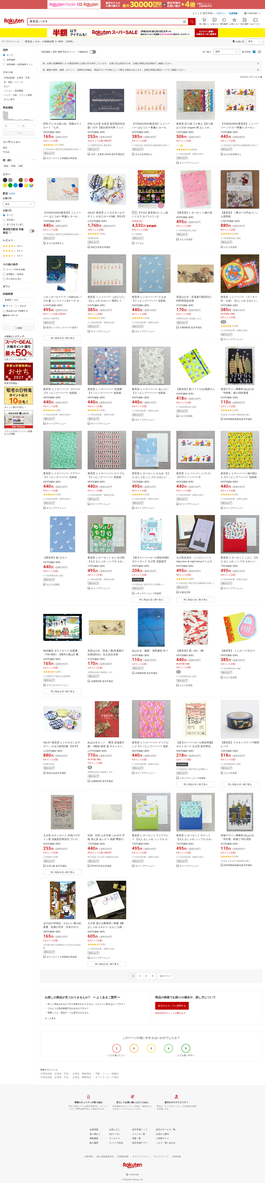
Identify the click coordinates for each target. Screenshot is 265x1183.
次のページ (165, 976)
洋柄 (20, 166)
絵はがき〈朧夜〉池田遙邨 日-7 (150, 650)
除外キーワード (10, 315)
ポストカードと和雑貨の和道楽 (62, 158)
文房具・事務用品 (81, 1073)
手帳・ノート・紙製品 (107, 1073)
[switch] (31, 231)
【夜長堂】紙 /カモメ (55, 557)
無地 (6, 166)
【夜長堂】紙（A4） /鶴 (190, 650)
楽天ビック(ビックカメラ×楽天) (62, 327)
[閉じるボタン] (258, 63)
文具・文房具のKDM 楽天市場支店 (107, 154)
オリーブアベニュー (189, 163)
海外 (13, 193)
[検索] (192, 21)
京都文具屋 (185, 592)
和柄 (13, 166)
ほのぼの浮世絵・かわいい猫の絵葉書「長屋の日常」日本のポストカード (62, 927)
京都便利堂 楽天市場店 (191, 327)
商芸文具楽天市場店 (100, 247)
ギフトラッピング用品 (107, 1077)
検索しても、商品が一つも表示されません (68, 1012)
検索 (20, 133)
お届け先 (7, 198)
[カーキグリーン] (21, 180)
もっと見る (50, 1018)
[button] (252, 13)
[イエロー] (5, 185)
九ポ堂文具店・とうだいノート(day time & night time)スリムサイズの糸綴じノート (195, 561)
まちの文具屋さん (144, 154)
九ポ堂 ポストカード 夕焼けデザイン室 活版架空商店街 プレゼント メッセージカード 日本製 (61, 839)
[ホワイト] (15, 180)
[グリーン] (10, 185)
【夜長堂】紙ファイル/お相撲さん (195, 389)
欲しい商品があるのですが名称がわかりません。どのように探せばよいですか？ (86, 1004)
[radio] (4, 55)
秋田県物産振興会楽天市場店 (238, 419)
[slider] (3, 120)
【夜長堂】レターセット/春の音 (194, 212)
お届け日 (7, 210)
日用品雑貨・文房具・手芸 (54, 1073)
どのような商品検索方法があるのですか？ (68, 1008)
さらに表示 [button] (9, 99)
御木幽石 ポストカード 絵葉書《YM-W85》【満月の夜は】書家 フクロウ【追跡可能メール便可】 (63, 654)
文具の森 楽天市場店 (57, 866)
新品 (5, 147)
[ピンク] (26, 180)
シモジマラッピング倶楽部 (148, 593)
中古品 (6, 152)
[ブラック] (5, 180)
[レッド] (31, 180)
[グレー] (10, 180)
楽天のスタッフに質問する (172, 1005)
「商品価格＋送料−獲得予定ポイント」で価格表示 (63, 52)
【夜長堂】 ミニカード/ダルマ (238, 650)
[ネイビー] (21, 185)
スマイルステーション (57, 685)
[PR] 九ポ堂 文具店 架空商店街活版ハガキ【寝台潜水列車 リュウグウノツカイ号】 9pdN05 (107, 127)
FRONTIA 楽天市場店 (101, 866)
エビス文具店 (186, 239)
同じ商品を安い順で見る (62, 338)
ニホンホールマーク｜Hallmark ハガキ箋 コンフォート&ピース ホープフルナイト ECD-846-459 (62, 300)
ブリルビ (139, 243)
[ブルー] (15, 185)
